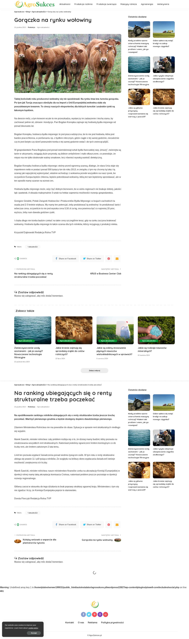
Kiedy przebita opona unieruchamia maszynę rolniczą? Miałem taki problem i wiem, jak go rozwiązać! (138, 46)
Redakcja (31, 27)
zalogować (30, 296)
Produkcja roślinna (57, 597)
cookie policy (33, 628)
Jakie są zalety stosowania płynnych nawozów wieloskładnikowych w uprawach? (114, 351)
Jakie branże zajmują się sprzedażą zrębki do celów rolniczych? (163, 111)
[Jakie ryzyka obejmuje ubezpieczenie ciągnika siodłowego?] (164, 64)
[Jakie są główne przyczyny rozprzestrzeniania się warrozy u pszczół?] (139, 97)
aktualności (33, 247)
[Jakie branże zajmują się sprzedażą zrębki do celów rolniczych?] (164, 97)
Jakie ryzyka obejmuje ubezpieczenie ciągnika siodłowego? (163, 79)
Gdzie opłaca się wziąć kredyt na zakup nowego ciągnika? (163, 43)
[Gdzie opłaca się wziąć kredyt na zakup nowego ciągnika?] (164, 29)
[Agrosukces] (34, 4)
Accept (34, 633)
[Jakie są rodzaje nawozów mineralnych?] (156, 330)
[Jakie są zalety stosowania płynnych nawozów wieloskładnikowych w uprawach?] (115, 330)
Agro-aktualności (43, 27)
